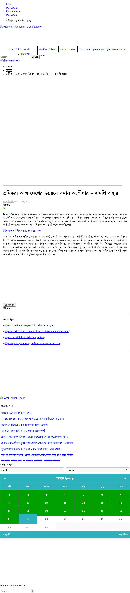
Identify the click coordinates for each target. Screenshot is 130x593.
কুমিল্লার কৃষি (98, 49)
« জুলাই (6, 534)
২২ (9, 519)
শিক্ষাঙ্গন (53, 49)
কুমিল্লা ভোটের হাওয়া (116, 49)
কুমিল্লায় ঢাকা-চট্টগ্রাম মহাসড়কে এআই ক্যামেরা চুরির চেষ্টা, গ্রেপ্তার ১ (32, 449)
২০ (102, 511)
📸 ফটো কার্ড (9, 305)
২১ (120, 511)
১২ (83, 502)
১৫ (9, 511)
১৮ (65, 511)
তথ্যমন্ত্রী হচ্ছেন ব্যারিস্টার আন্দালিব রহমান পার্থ (23, 431)
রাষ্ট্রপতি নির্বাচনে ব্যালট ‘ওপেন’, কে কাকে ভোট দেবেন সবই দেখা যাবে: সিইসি (37, 455)
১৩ (102, 502)
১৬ (27, 511)
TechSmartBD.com (37, 585)
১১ (65, 502)
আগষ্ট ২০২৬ (65, 478)
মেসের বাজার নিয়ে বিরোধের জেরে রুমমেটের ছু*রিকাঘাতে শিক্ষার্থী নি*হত (34, 437)
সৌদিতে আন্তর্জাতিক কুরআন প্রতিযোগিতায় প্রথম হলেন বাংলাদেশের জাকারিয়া (37, 443)
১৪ (120, 502)
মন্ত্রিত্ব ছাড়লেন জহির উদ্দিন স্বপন (16, 413)
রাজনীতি (43, 49)
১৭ (46, 511)
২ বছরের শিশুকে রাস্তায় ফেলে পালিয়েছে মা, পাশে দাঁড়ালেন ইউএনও (32, 419)
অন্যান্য (42, 55)
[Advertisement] (57, 38)
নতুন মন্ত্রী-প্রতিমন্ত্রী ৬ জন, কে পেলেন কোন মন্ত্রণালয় (24, 425)
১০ (46, 502)
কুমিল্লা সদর (26, 54)
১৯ (83, 511)
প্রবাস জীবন (84, 49)
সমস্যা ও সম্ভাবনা (68, 49)
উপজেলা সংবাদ (23, 49)
